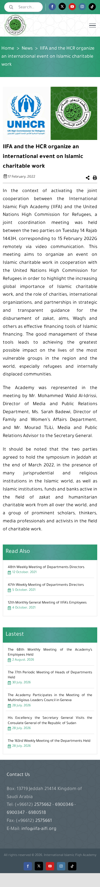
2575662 (43, 804)
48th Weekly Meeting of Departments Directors (46, 567)
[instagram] (61, 866)
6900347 (16, 813)
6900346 (64, 804)
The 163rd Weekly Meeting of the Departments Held (49, 741)
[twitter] (39, 866)
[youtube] (50, 866)
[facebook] (28, 866)
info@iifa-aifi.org (38, 829)
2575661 (43, 821)
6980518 (36, 813)
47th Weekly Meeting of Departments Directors (46, 585)
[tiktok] (72, 866)
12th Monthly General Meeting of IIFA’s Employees (47, 603)
